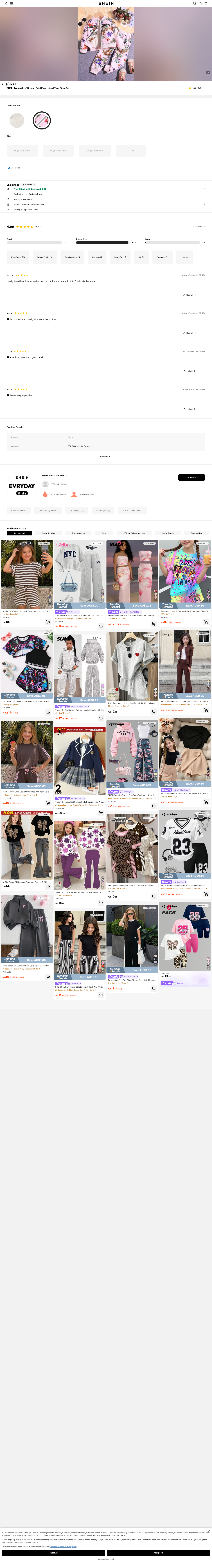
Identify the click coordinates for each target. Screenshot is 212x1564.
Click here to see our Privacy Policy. (63, 1547)
